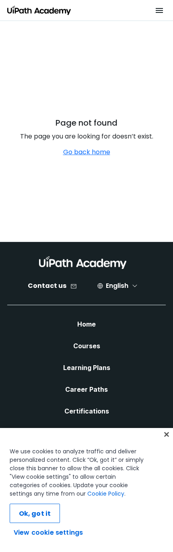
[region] (86, 490)
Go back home (86, 152)
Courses (86, 346)
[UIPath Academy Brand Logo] (82, 262)
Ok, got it (35, 513)
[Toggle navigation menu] (159, 10)
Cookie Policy (105, 494)
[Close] (166, 434)
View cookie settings (48, 532)
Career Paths (86, 389)
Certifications (86, 411)
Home (86, 324)
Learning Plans (86, 368)
